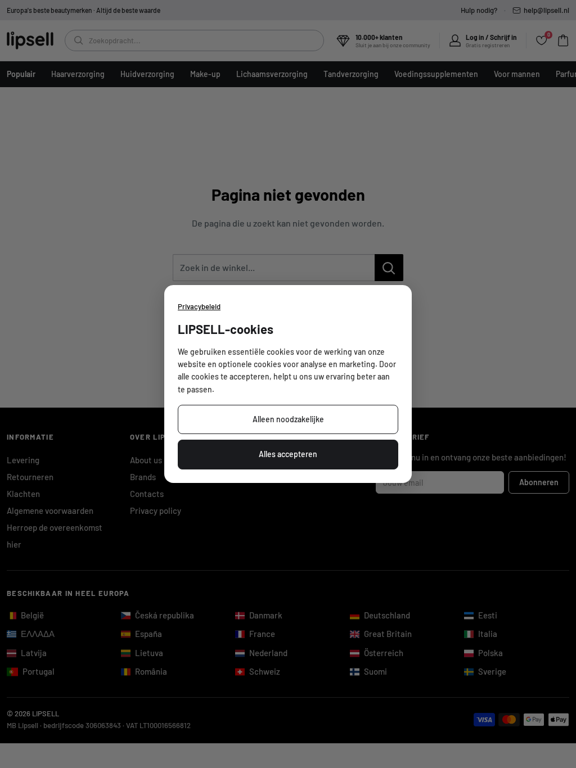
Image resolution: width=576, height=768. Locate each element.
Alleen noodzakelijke (288, 419)
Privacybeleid (199, 306)
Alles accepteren (288, 454)
